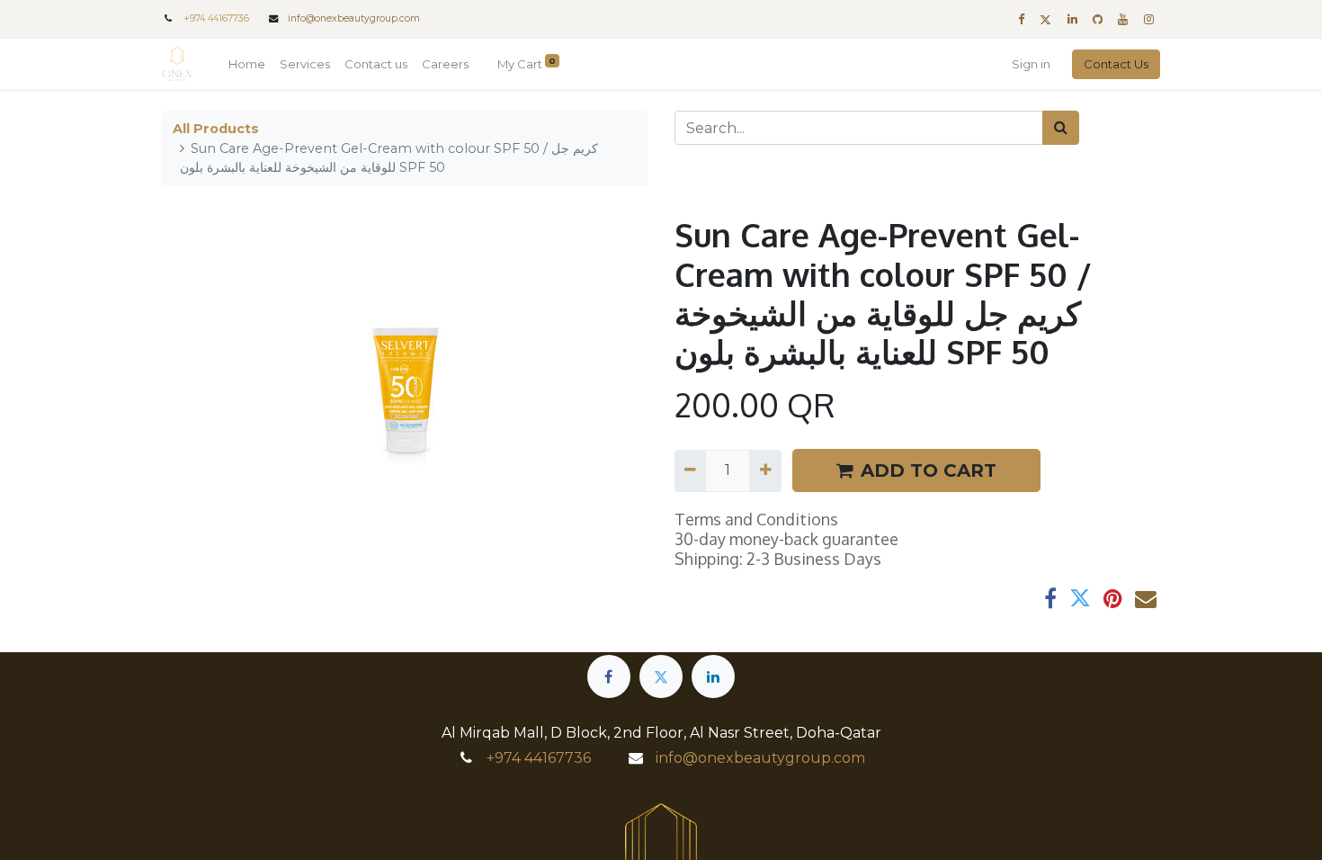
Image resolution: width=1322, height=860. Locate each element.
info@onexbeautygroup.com (354, 18)
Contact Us (1116, 64)
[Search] (1060, 128)
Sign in (1031, 64)
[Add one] (765, 470)
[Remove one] (690, 470)
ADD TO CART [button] (928, 470)
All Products (216, 129)
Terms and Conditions (756, 519)
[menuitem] (246, 65)
